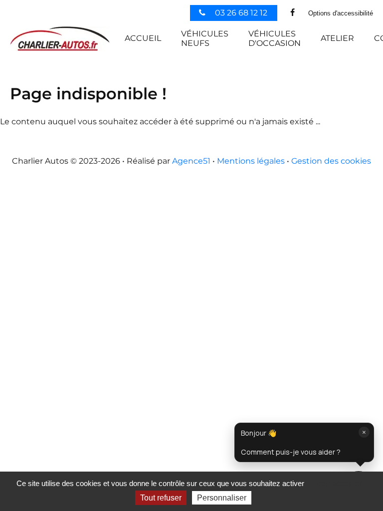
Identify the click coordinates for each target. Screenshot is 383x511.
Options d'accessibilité (340, 13)
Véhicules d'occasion (274, 38)
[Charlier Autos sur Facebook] (292, 12)
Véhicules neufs (204, 38)
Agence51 (191, 161)
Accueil (143, 38)
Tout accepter (338, 483)
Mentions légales (251, 161)
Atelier (337, 38)
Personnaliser (221, 498)
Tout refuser (161, 498)
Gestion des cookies (331, 161)
